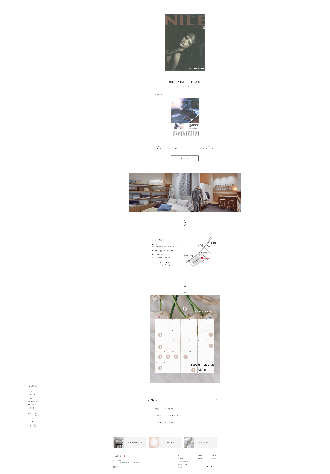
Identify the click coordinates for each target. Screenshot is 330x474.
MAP (155, 250)
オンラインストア (33, 421)
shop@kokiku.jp (164, 257)
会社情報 (37, 415)
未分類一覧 (185, 158)
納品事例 (29, 415)
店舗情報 (29, 413)
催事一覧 (37, 413)
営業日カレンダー (168, 250)
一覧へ (216, 400)
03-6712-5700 (162, 255)
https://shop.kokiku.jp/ (163, 265)
